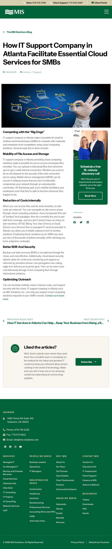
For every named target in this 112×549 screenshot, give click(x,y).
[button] (74, 222)
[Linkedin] (5, 446)
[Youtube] (20, 446)
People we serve (40, 456)
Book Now (90, 195)
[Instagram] (15, 446)
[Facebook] (10, 446)
